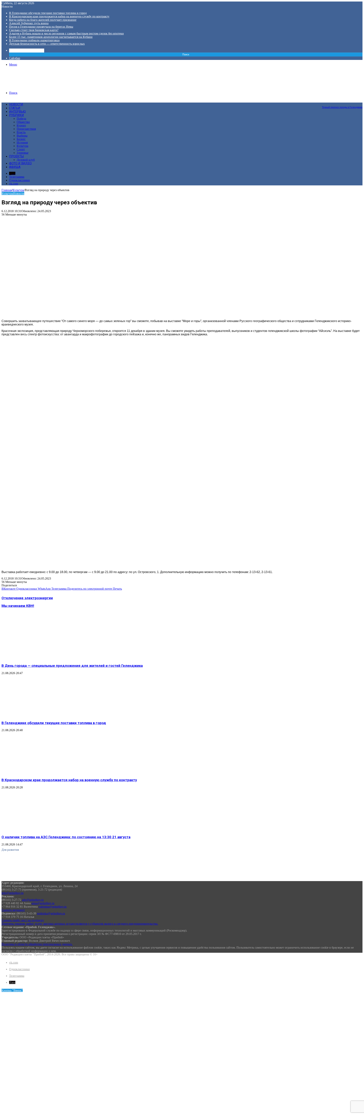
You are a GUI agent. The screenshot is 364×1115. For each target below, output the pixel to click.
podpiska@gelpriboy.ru (51, 913)
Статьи (14, 108)
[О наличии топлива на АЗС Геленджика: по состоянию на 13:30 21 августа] (38, 829)
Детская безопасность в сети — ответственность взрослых (47, 43)
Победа (21, 118)
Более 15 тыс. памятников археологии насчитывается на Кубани (51, 36)
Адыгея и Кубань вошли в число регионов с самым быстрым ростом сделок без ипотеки (66, 33)
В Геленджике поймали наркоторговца (34, 40)
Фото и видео (20, 163)
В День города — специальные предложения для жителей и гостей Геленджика (72, 666)
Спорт (21, 149)
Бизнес (21, 139)
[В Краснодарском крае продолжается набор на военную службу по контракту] (38, 772)
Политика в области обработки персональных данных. (37, 944)
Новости (16, 104)
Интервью (17, 111)
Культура (22, 145)
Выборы (22, 135)
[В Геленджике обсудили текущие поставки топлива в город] (38, 715)
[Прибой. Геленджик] (30, 86)
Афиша (14, 167)
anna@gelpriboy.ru (42, 903)
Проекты (16, 156)
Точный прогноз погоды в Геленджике (342, 107)
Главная (7, 190)
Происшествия (26, 128)
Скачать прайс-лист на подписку (23, 920)
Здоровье (22, 152)
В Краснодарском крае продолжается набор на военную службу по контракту (59, 16)
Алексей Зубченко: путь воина (29, 23)
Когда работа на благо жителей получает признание (42, 19)
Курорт (21, 125)
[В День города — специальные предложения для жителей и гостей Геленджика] (38, 658)
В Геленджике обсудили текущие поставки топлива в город (48, 13)
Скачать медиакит (13, 910)
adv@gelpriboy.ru (33, 899)
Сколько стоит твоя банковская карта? (33, 30)
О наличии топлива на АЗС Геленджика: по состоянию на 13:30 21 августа (66, 837)
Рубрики (16, 115)
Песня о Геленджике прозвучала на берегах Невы (41, 26)
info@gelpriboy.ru (13, 893)
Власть (21, 132)
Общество (23, 122)
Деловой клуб (26, 159)
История (22, 142)
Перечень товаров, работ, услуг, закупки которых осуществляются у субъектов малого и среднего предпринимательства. (80, 923)
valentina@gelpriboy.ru (52, 906)
